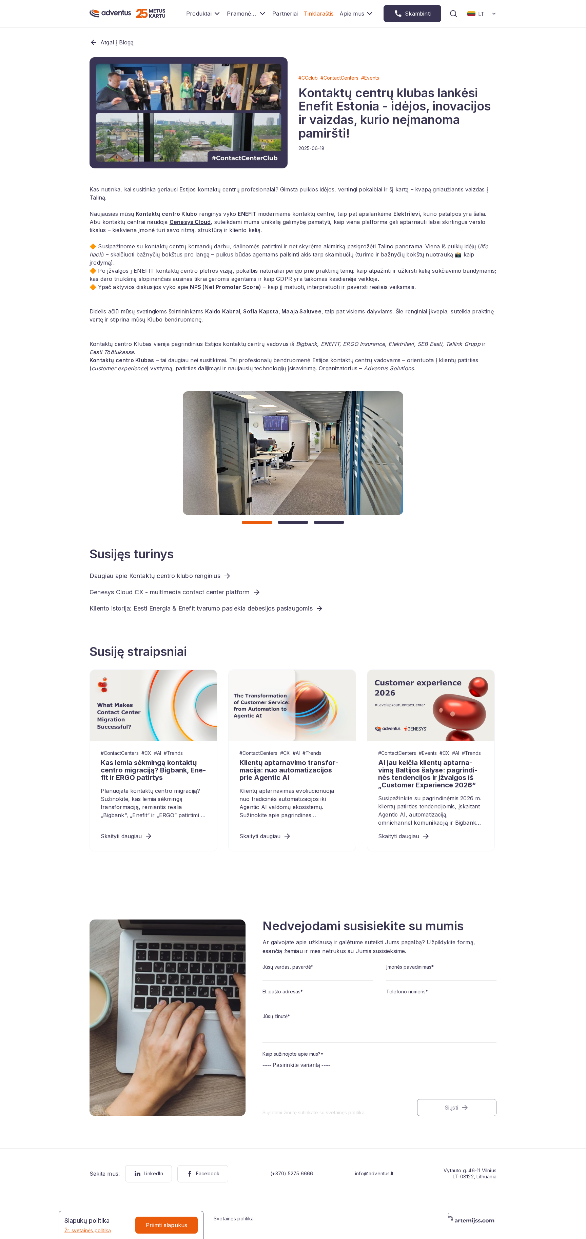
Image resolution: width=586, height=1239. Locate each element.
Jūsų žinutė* (276, 1016)
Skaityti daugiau (121, 836)
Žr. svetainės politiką (87, 1230)
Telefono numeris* (407, 991)
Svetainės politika (234, 1218)
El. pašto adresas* (282, 991)
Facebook (208, 1173)
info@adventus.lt (374, 1173)
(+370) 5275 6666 (291, 1173)
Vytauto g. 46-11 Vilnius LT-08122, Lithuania (470, 1173)
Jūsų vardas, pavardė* (287, 967)
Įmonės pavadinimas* (410, 967)
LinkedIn (153, 1173)
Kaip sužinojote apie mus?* (293, 1054)
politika (356, 1112)
